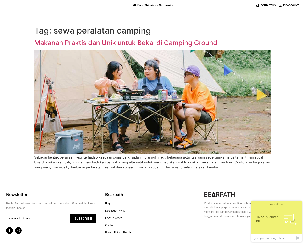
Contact (110, 225)
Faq (107, 203)
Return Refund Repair (118, 232)
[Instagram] (18, 230)
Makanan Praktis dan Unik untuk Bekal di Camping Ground (125, 43)
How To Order (113, 218)
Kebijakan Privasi (115, 210)
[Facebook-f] (9, 230)
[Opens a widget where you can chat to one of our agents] (277, 221)
